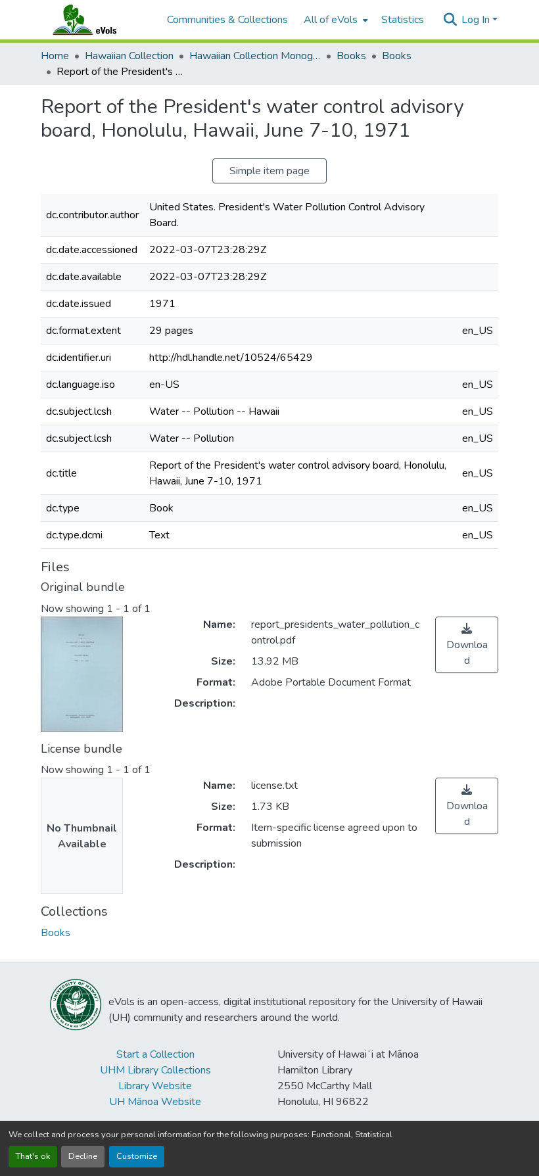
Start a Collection (155, 1054)
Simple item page (269, 171)
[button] (97, 19)
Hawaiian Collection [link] (129, 56)
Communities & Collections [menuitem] (227, 19)
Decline (82, 1156)
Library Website (155, 1086)
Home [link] (55, 56)
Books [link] (351, 56)
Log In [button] (476, 19)
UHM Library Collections (155, 1070)
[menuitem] (334, 19)
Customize (136, 1156)
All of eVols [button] (331, 19)
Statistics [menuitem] (402, 19)
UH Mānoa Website (155, 1101)
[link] (466, 645)
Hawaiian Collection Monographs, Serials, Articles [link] (255, 56)
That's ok (33, 1156)
